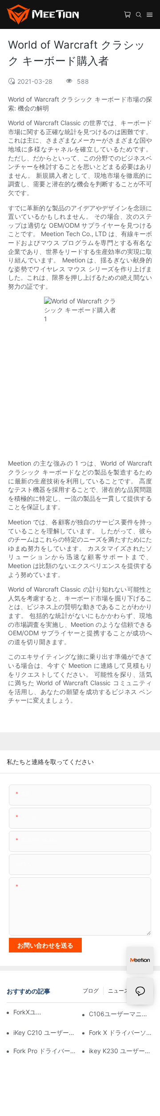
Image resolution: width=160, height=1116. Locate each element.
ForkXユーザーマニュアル (29, 1012)
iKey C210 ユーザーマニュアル (45, 1032)
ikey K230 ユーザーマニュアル (121, 1051)
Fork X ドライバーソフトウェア (121, 1032)
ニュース (118, 990)
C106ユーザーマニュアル (121, 1014)
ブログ (91, 990)
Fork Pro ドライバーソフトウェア (45, 1051)
